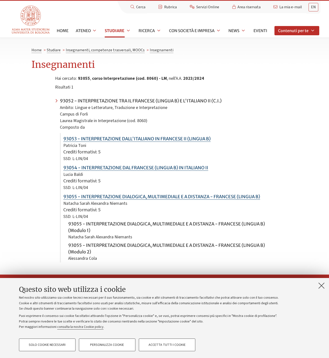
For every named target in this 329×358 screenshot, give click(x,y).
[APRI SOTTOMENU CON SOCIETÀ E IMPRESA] (218, 31)
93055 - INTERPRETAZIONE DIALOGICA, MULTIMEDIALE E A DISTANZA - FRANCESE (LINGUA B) (161, 196)
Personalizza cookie (107, 344)
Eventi (260, 30)
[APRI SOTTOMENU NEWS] (242, 31)
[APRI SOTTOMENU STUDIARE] (127, 31)
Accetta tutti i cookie (167, 344)
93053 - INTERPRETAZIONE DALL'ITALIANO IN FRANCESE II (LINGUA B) (137, 139)
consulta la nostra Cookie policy (80, 326)
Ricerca (147, 30)
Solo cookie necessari (47, 344)
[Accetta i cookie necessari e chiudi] (321, 285)
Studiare (114, 30)
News (233, 30)
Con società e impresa (192, 30)
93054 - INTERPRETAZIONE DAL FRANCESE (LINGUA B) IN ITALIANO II (135, 167)
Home (62, 30)
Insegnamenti (161, 50)
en (313, 7)
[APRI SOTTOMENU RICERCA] (158, 31)
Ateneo (83, 30)
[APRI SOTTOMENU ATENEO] (94, 31)
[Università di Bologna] (31, 19)
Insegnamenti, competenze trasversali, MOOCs (105, 50)
